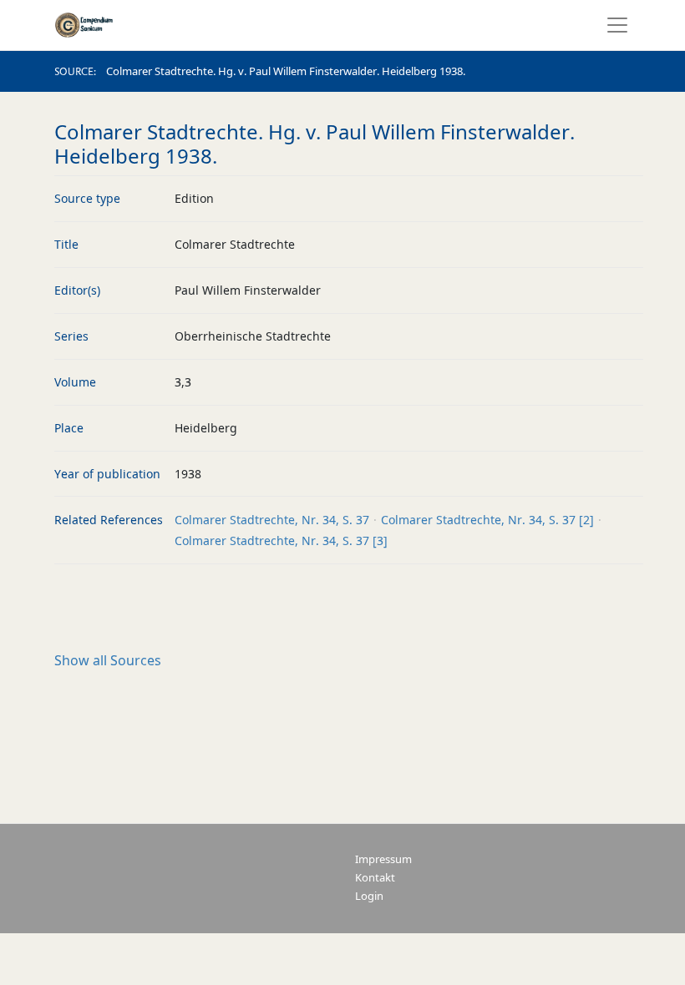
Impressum (383, 859)
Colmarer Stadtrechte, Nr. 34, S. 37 (272, 520)
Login (369, 896)
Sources (107, 660)
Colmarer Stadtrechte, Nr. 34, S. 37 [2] (487, 520)
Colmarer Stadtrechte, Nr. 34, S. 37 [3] (281, 540)
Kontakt (375, 878)
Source (74, 71)
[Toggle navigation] (612, 25)
